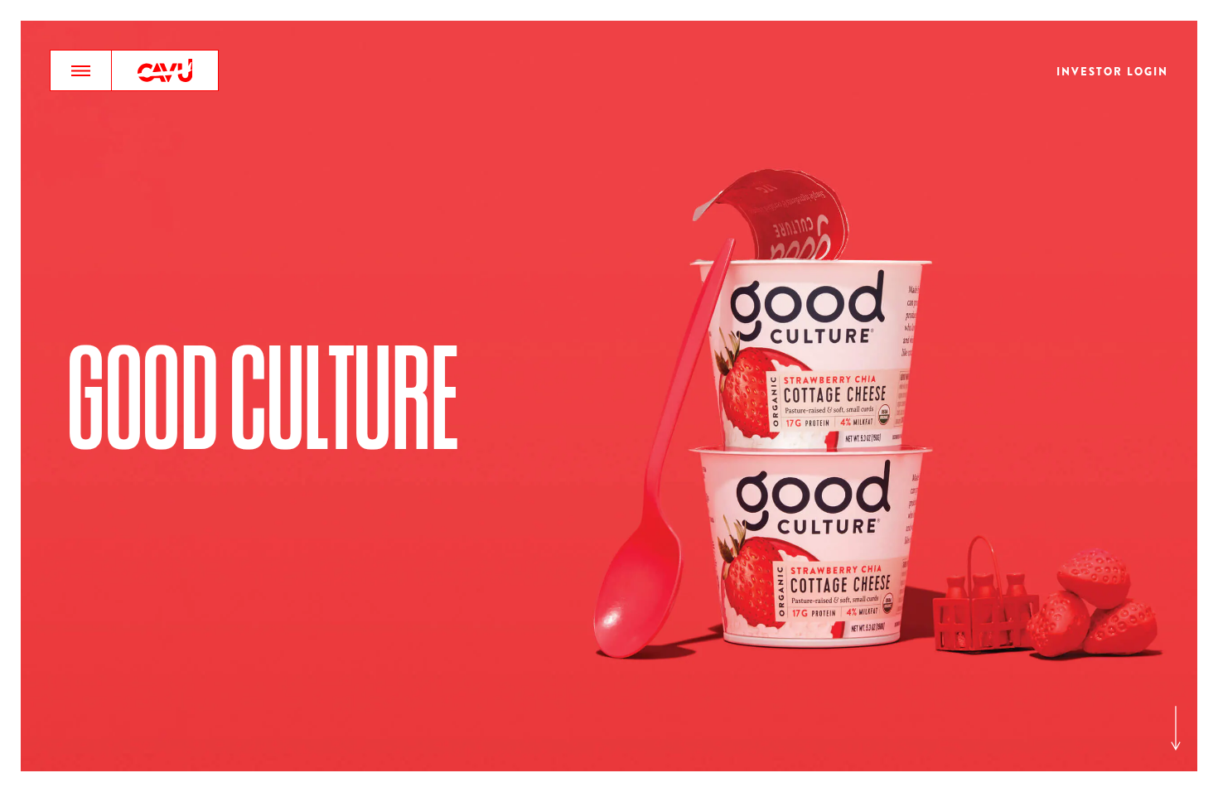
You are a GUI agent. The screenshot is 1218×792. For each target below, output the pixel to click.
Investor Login (1112, 72)
